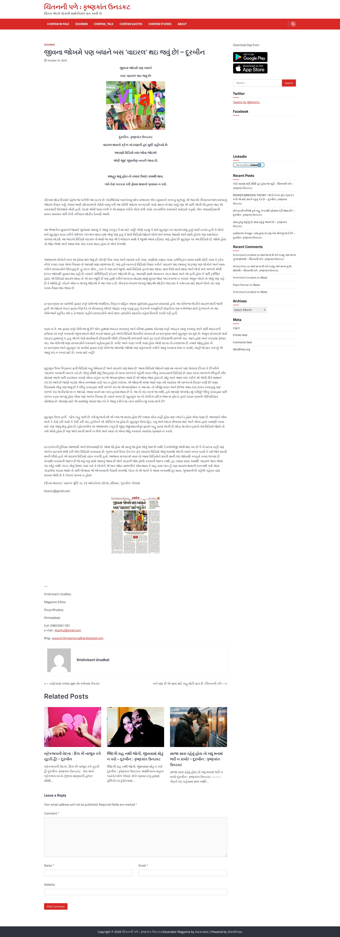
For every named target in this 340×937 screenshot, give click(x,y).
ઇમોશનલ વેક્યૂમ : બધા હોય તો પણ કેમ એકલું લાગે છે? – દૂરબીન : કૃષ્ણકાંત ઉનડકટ (264, 235)
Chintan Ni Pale (58, 24)
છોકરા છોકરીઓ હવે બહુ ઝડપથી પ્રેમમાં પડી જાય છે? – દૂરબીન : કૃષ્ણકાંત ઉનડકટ (264, 212)
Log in (236, 328)
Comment (51, 813)
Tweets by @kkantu (246, 102)
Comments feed (242, 342)
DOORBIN (49, 44)
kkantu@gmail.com (68, 630)
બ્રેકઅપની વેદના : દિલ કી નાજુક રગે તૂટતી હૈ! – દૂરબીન (72, 756)
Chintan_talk (103, 24)
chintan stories (160, 24)
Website (49, 884)
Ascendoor (202, 931)
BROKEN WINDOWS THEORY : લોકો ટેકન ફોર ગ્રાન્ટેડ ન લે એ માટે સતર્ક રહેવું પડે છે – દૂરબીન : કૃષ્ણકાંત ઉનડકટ (263, 199)
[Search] (293, 24)
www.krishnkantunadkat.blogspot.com (77, 638)
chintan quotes (131, 24)
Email (143, 865)
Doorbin (81, 24)
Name (49, 865)
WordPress (235, 931)
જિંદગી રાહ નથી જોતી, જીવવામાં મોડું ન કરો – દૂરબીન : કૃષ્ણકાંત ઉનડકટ (135, 756)
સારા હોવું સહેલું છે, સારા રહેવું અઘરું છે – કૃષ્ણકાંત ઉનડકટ (260, 224)
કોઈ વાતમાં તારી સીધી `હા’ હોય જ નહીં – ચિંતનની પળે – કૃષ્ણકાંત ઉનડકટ (263, 186)
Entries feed (240, 335)
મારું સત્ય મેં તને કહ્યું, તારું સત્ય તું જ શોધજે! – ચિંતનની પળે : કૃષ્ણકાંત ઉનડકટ (264, 257)
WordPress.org (241, 349)
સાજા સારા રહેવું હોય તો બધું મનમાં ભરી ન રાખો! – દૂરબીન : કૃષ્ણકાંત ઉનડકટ (196, 759)
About (182, 24)
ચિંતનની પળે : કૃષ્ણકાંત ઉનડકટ (87, 7)
